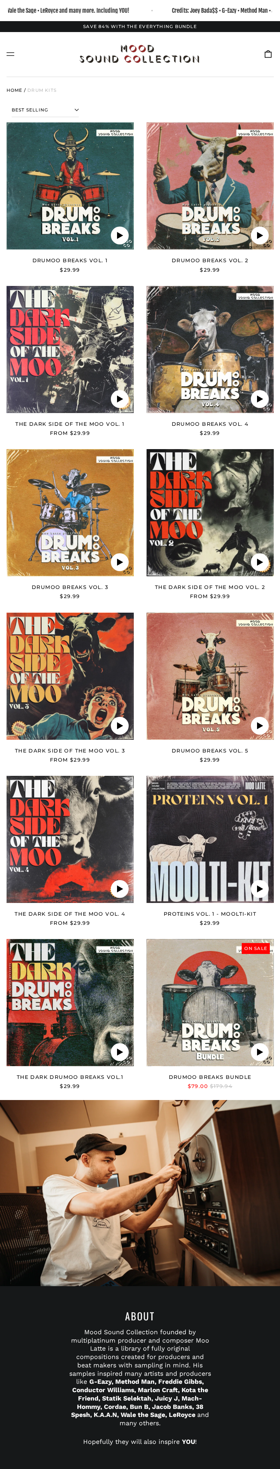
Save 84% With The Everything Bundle (140, 26)
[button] (268, 54)
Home (15, 90)
